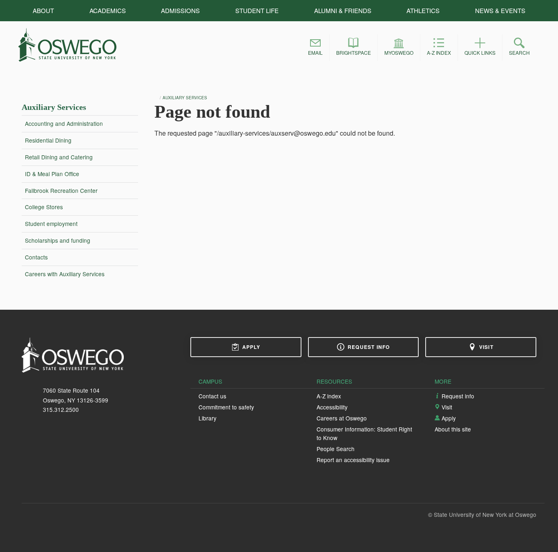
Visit (486, 347)
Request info (369, 347)
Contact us (212, 396)
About (43, 10)
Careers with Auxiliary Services (65, 274)
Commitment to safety (226, 407)
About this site (453, 429)
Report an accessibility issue (353, 460)
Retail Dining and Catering (59, 157)
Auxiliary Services (54, 107)
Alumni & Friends (342, 10)
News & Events (500, 10)
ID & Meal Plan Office (52, 174)
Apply (251, 347)
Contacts (36, 257)
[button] (315, 47)
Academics (107, 10)
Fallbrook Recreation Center (61, 190)
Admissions (180, 10)
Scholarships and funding (57, 240)
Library (208, 418)
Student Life (257, 10)
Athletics (423, 10)
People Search (336, 449)
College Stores (44, 207)
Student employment (51, 223)
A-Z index (329, 396)
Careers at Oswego (342, 418)
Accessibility (332, 407)
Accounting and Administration (64, 123)
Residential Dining (48, 140)
